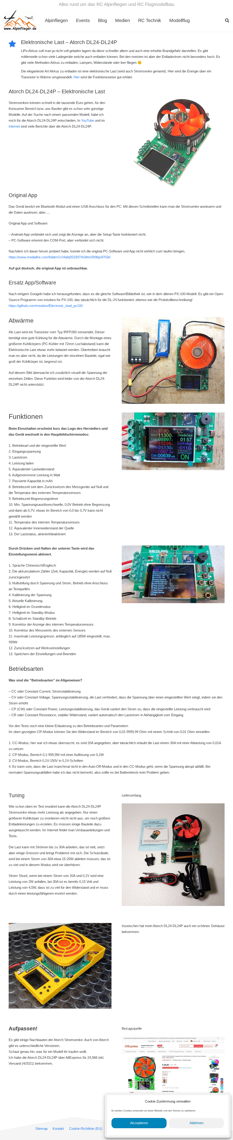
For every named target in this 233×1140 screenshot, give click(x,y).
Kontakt (58, 1128)
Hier (77, 77)
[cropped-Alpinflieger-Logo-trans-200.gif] (19, 20)
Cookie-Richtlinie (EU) (85, 1128)
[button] (194, 20)
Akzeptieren (139, 1123)
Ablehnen (196, 1123)
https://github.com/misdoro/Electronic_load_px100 (46, 306)
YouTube (88, 120)
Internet (15, 126)
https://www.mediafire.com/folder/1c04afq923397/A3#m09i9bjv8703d (59, 257)
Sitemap (41, 1128)
